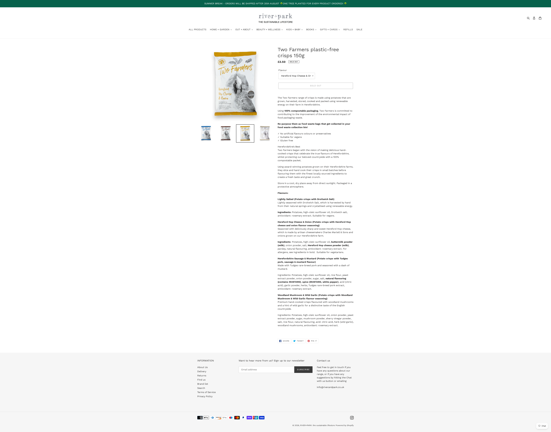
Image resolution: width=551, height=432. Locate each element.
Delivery (201, 371)
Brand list (202, 384)
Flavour (282, 70)
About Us (202, 367)
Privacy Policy (205, 396)
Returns (201, 375)
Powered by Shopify (345, 425)
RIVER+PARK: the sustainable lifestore (317, 425)
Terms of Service (206, 392)
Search (201, 388)
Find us (201, 379)
